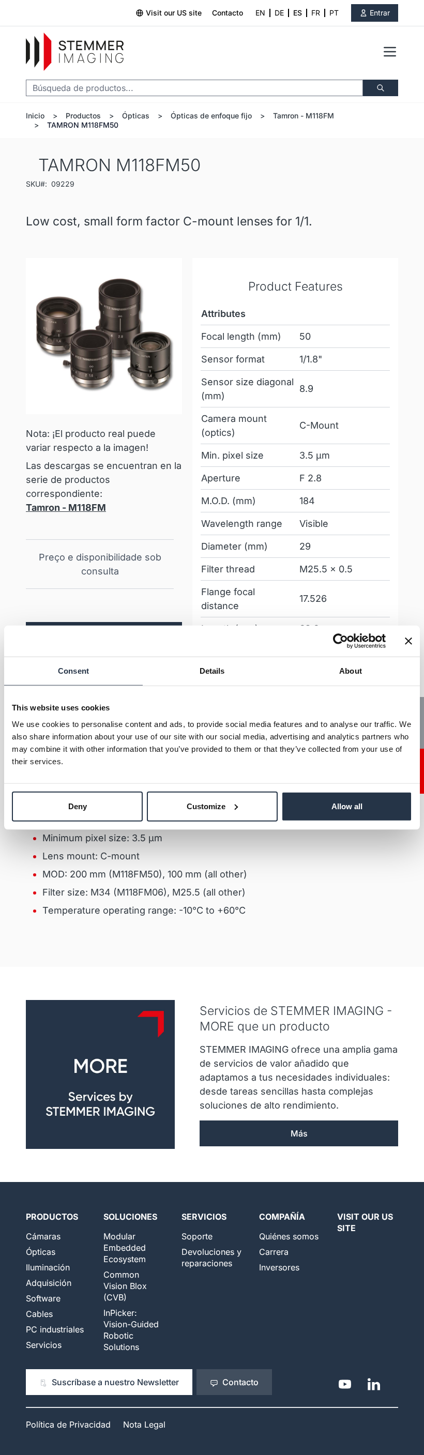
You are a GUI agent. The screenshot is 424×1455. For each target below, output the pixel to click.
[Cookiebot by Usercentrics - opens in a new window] (340, 641)
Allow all (346, 805)
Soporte (197, 1236)
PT (334, 12)
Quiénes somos (289, 1236)
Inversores (279, 1267)
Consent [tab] (73, 670)
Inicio (35, 115)
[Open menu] (390, 51)
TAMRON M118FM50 (82, 124)
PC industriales (55, 1329)
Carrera (274, 1252)
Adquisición (48, 1283)
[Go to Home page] (75, 52)
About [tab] (350, 670)
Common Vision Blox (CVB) (125, 1285)
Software (43, 1298)
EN (260, 12)
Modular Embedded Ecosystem (124, 1247)
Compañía (282, 1216)
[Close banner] (408, 641)
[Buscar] (380, 88)
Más (299, 1133)
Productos (83, 115)
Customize (206, 805)
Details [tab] (212, 670)
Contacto (227, 12)
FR (315, 12)
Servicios (44, 1345)
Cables (39, 1314)
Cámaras (43, 1236)
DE (279, 12)
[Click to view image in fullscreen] (104, 336)
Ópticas (135, 115)
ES (297, 12)
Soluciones (130, 1216)
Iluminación (48, 1267)
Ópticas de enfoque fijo (211, 115)
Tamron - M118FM (303, 115)
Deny (77, 805)
